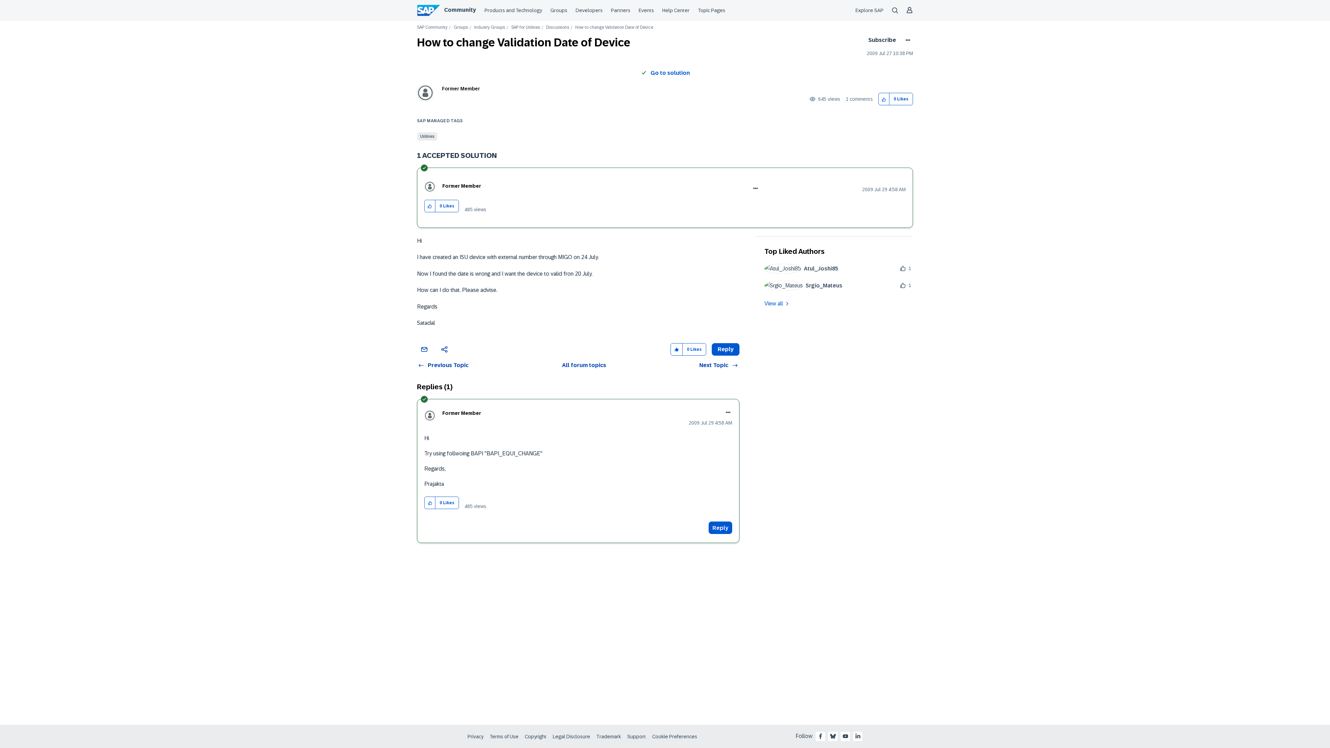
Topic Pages (711, 10)
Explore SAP (869, 10)
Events (646, 10)
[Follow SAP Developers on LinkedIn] (858, 736)
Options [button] (906, 40)
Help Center (676, 10)
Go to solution (670, 73)
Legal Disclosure (571, 736)
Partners (620, 10)
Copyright (536, 736)
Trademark (608, 736)
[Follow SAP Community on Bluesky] (833, 736)
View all (773, 303)
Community (460, 10)
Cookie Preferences (674, 736)
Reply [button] (726, 349)
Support (636, 736)
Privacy (476, 736)
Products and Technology (513, 10)
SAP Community (432, 27)
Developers (589, 10)
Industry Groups (489, 27)
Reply (720, 528)
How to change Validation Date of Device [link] (614, 27)
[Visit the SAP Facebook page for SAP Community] (820, 736)
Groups (558, 10)
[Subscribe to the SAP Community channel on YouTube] (845, 736)
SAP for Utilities (525, 27)
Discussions (557, 27)
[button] (884, 99)
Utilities (427, 136)
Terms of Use (504, 736)
